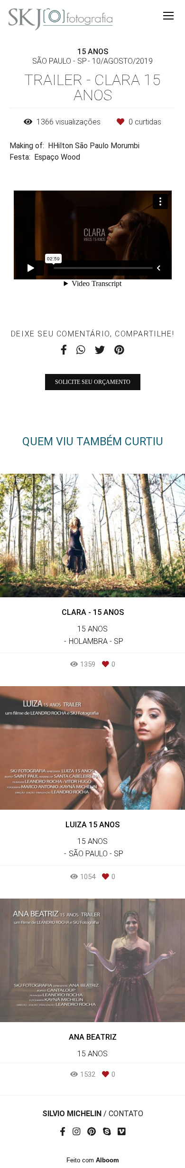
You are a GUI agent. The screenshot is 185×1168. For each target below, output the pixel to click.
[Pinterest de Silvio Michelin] (91, 1132)
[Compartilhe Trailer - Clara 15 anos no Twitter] (100, 350)
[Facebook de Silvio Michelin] (62, 1132)
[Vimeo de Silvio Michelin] (121, 1132)
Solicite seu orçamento (92, 382)
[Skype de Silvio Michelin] (107, 1132)
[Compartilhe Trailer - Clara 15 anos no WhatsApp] (80, 350)
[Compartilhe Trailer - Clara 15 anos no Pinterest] (119, 350)
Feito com (92, 1160)
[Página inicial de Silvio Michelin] (60, 19)
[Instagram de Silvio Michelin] (76, 1132)
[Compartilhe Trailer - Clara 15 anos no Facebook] (64, 350)
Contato (126, 1114)
